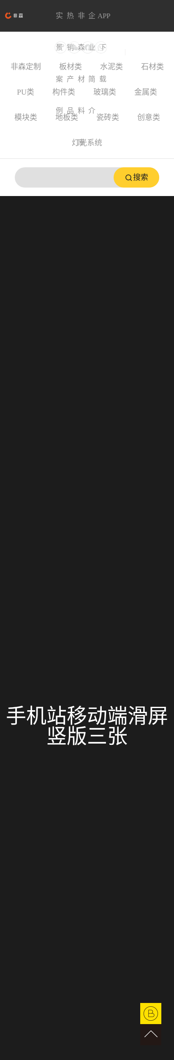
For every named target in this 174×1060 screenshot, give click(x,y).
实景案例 (59, 22)
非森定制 (26, 67)
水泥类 (111, 67)
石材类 (152, 67)
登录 (145, 48)
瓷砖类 (107, 117)
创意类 (148, 117)
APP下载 (103, 22)
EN (130, 52)
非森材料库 (81, 22)
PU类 (25, 92)
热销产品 (70, 22)
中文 (118, 52)
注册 (158, 48)
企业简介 (91, 22)
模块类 (25, 117)
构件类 (63, 92)
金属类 (145, 92)
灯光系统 (87, 143)
